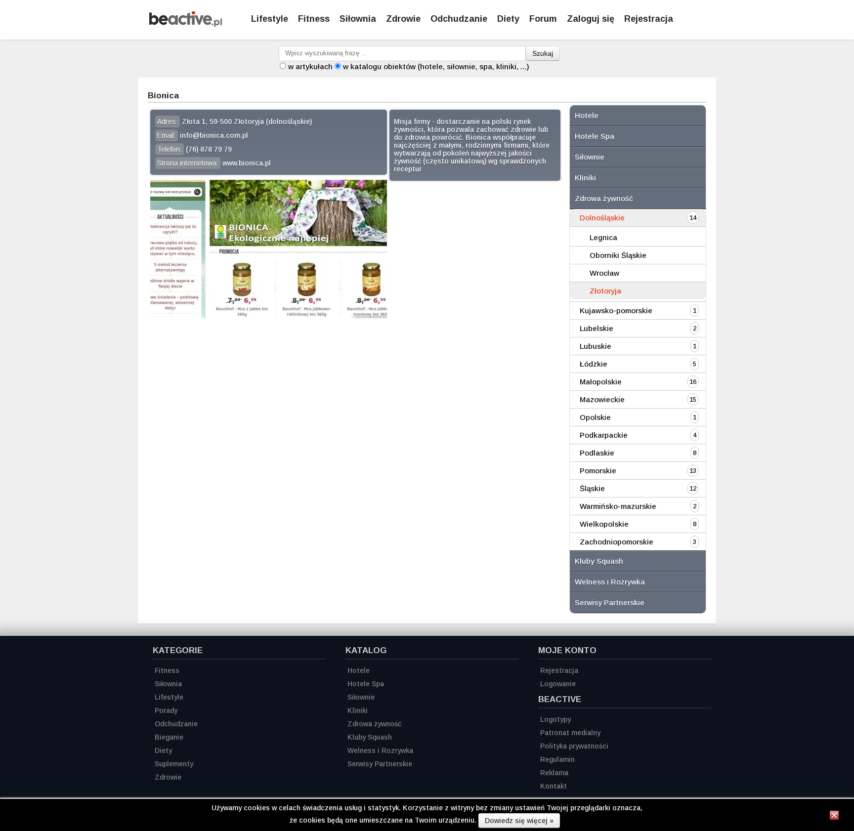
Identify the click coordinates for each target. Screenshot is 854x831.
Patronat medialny (570, 733)
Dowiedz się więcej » (519, 821)
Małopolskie (601, 381)
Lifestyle (269, 19)
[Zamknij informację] (834, 817)
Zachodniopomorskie (616, 542)
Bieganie (169, 737)
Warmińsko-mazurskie (618, 506)
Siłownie (589, 157)
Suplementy (174, 764)
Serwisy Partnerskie (609, 602)
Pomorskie (598, 470)
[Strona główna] (185, 24)
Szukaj (542, 53)
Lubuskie (595, 346)
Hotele (586, 115)
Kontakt (553, 786)
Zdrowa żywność (604, 198)
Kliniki (585, 177)
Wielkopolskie (604, 524)
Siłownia (358, 19)
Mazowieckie (602, 399)
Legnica (603, 237)
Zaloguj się (590, 19)
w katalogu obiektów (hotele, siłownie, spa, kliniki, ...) (436, 66)
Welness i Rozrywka (610, 582)
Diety (508, 19)
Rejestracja (648, 19)
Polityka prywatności (574, 746)
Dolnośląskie (602, 217)
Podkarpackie (604, 435)
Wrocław (604, 273)
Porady (166, 710)
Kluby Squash (599, 561)
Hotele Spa (594, 136)
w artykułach (310, 66)
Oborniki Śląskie (618, 255)
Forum (543, 19)
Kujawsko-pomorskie (616, 310)
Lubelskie (596, 328)
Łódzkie (593, 364)
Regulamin (557, 759)
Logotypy (555, 719)
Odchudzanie (458, 19)
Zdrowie (403, 19)
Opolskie (595, 417)
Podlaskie (597, 453)
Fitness (314, 19)
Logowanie (558, 684)
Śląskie (592, 488)
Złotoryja (605, 291)
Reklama (554, 773)
